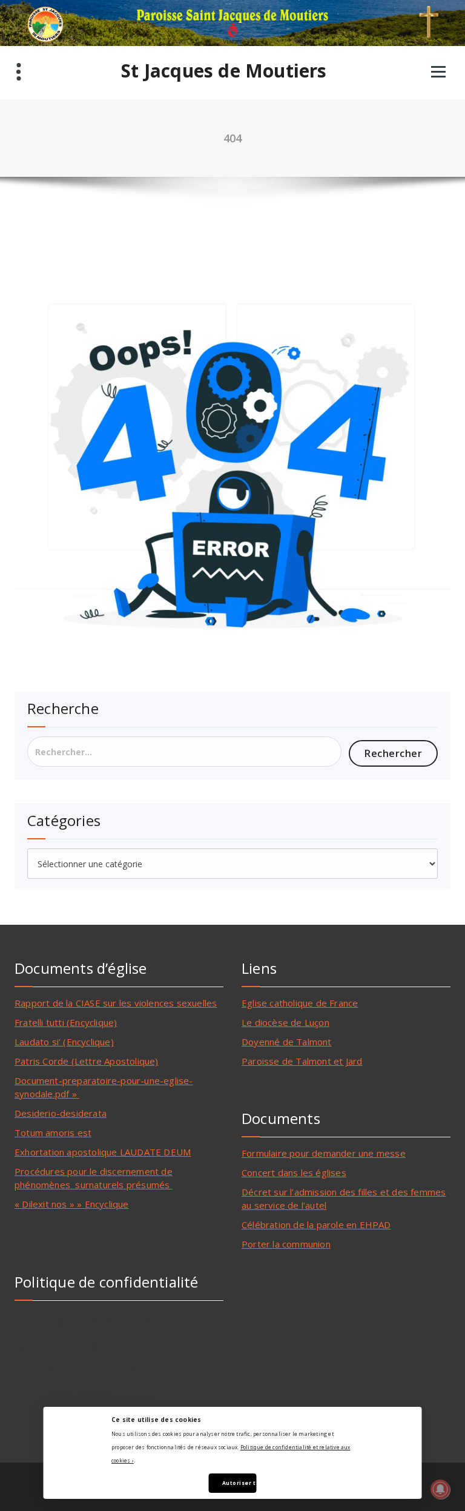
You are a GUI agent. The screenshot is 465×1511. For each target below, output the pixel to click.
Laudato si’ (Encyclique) (64, 1042)
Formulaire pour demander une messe (324, 1153)
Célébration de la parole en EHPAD (316, 1224)
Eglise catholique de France (300, 1003)
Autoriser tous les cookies (239, 1483)
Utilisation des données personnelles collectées (83, 1355)
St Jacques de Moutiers (223, 71)
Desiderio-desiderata (61, 1113)
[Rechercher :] (184, 751)
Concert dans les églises (294, 1172)
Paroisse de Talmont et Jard (302, 1061)
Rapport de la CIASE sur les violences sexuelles (116, 1003)
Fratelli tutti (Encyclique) (66, 1022)
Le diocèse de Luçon (285, 1022)
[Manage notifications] (440, 1489)
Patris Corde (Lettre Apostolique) (87, 1061)
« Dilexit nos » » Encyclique (72, 1204)
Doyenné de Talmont (287, 1042)
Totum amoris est (53, 1132)
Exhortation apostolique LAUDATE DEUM (103, 1152)
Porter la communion (286, 1244)
